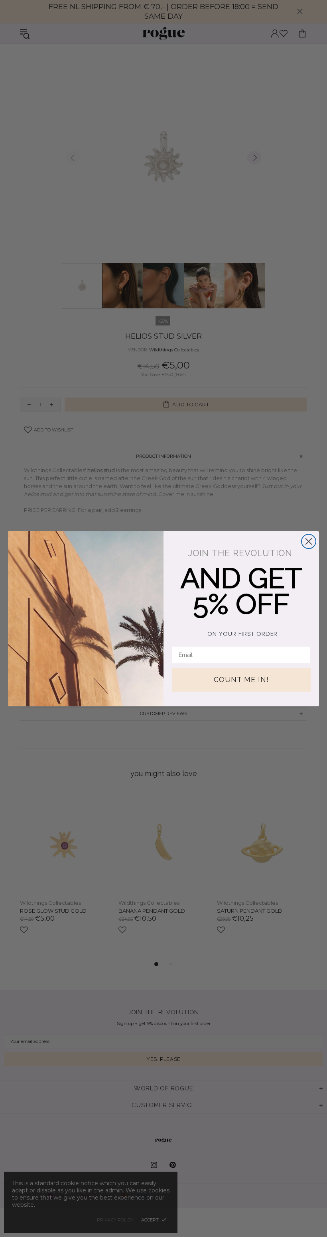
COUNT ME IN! (241, 679)
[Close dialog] (308, 541)
